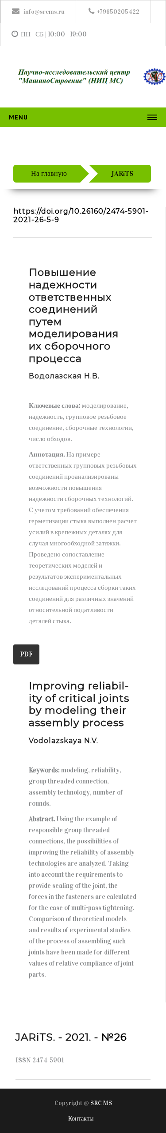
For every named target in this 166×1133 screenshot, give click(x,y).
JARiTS (122, 173)
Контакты (80, 1118)
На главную (49, 173)
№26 (114, 1037)
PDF (26, 654)
